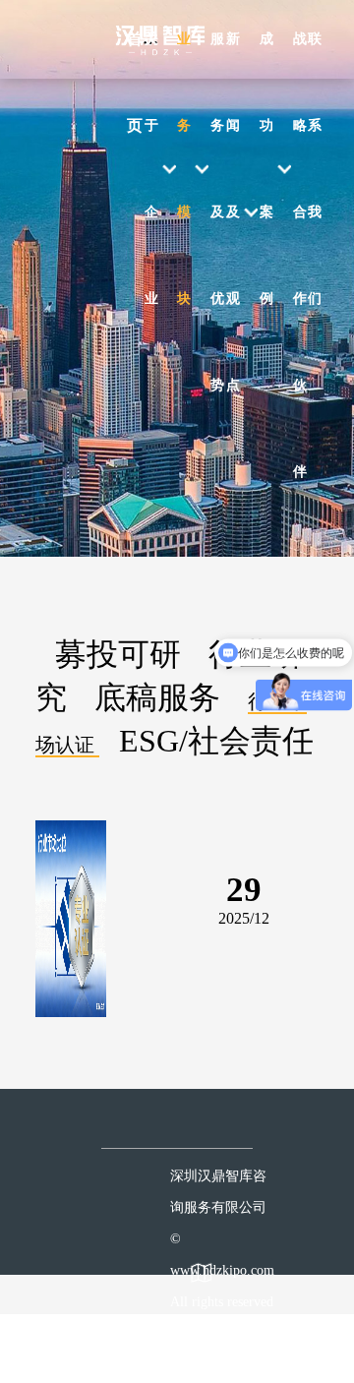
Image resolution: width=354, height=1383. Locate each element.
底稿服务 (157, 697)
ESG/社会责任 (216, 740)
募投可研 (118, 654)
